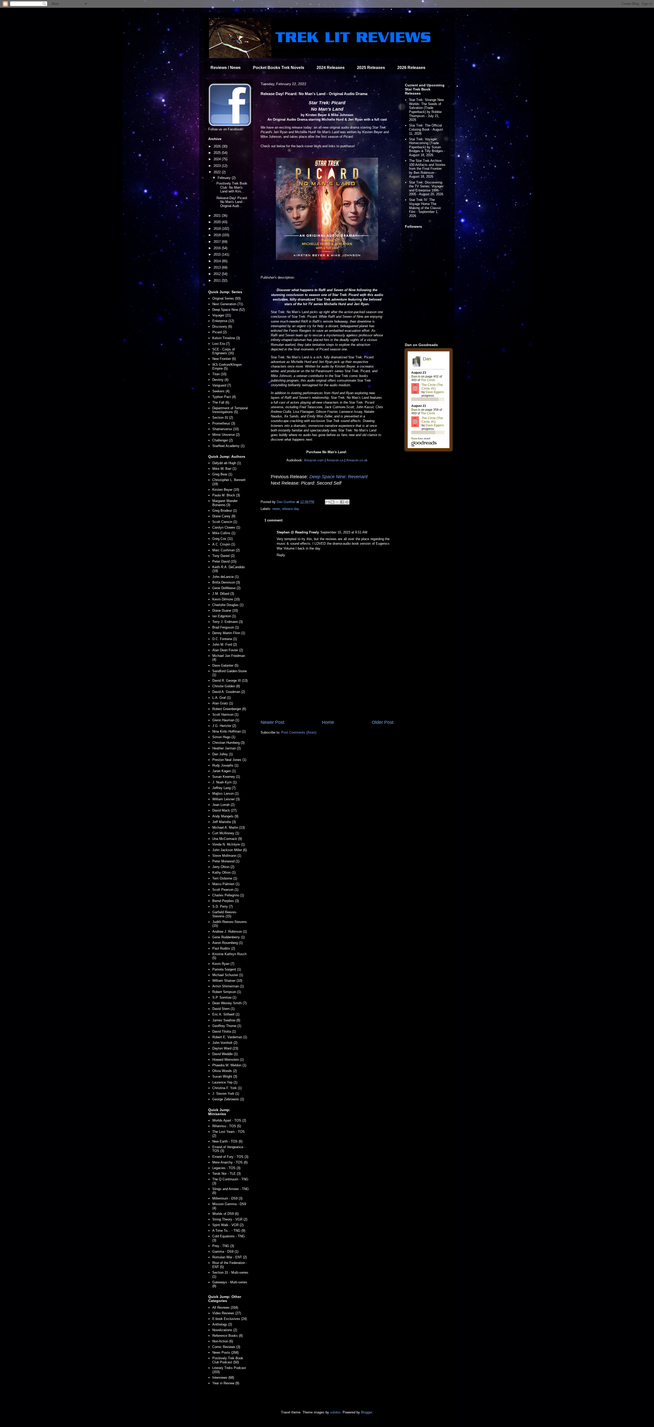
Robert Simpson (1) (226, 992)
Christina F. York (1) (227, 1088)
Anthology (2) (222, 1324)
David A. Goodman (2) (228, 692)
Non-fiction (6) (222, 1341)
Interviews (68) (223, 1377)
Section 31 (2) (222, 417)
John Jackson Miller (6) (229, 850)
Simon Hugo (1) (223, 737)
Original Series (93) (226, 298)
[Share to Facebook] (342, 502)
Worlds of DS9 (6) (225, 1214)
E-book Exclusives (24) (229, 1319)
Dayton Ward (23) (225, 1048)
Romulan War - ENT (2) (229, 1257)
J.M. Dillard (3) (223, 594)
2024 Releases (331, 67)
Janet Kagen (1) (224, 771)
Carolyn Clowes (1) (226, 527)
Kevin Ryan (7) (223, 964)
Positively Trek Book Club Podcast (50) (227, 1360)
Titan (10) (219, 374)
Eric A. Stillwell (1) (225, 1014)
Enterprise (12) (223, 321)
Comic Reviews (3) (226, 1347)
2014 (218, 261)
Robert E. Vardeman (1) (229, 1037)
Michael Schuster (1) (227, 975)
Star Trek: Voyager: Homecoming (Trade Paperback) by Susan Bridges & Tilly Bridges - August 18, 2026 (427, 147)
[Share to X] (337, 502)
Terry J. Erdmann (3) (227, 622)
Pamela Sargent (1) (226, 969)
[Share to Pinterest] (346, 502)
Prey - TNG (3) (223, 1246)
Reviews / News (226, 67)
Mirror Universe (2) (226, 435)
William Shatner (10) (227, 981)
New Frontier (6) (224, 359)
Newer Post (272, 722)
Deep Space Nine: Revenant (338, 476)
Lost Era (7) (221, 344)
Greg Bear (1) (222, 474)
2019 (218, 229)
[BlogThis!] (332, 502)
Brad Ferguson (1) (225, 627)
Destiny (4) (220, 380)
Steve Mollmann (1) (226, 856)
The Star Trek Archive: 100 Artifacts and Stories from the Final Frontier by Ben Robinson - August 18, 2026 (427, 168)
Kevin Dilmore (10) (226, 599)
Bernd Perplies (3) (225, 901)
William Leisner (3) (226, 799)
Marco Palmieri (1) (225, 884)
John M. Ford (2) (224, 644)
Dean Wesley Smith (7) (229, 1003)
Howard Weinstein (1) (228, 1059)
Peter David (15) (224, 561)
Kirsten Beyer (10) (225, 490)
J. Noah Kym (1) (224, 782)
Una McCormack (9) (227, 839)
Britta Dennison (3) (226, 582)
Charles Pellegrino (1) (228, 895)
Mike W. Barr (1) (224, 469)
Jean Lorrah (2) (223, 805)
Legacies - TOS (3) (226, 1168)
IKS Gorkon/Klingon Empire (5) (227, 367)
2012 (218, 274)
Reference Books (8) (227, 1336)
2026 (218, 146)
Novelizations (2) (224, 1330)
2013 (218, 267)
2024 (218, 159)
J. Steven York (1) (225, 1093)
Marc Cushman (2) (226, 550)
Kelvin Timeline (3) (226, 338)
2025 (218, 153)
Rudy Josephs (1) (225, 765)
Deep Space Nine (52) (228, 310)
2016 (218, 248)
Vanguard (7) (221, 385)
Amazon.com (314, 460)
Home (328, 722)
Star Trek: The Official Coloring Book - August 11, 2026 (426, 129)
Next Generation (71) (227, 304)
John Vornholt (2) (224, 1043)
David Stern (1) (223, 1009)
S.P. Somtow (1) (224, 997)
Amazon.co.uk (357, 460)
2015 (218, 254)
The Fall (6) (220, 402)
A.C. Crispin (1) (223, 544)
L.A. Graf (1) (221, 698)
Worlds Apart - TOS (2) (229, 1120)
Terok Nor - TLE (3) (226, 1173)
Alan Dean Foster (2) (227, 650)
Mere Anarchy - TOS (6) (230, 1162)
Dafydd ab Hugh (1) (226, 463)
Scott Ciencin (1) (224, 522)
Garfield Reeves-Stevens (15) (224, 914)
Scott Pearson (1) (225, 890)
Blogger (366, 1412)
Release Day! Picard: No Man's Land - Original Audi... (232, 202)
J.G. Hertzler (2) (224, 726)
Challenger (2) (222, 440)
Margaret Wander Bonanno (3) (225, 503)
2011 (218, 280)
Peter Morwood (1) (225, 861)
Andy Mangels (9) (225, 816)
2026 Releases (411, 67)
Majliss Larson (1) (225, 793)
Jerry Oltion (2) (223, 867)
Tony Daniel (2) (223, 556)
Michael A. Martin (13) (228, 827)
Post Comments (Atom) (298, 732)
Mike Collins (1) (223, 533)
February (225, 178)
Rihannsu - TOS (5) (226, 1126)
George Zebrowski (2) (228, 1099)
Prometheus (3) (223, 423)
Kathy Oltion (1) (224, 872)
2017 (218, 242)
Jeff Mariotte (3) (224, 822)
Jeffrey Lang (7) (224, 788)
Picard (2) (219, 332)
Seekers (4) (220, 391)
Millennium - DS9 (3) (227, 1198)
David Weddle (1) (225, 1054)
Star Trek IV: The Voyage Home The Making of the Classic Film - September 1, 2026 (425, 208)
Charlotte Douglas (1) (227, 605)
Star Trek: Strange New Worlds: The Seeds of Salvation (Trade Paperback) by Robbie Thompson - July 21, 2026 (426, 110)
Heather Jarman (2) (226, 748)
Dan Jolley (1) (222, 754)
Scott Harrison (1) (225, 714)
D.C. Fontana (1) (224, 639)
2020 (218, 222)
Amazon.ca (334, 460)
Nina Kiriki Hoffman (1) (229, 731)
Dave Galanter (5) (225, 665)
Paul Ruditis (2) (223, 948)
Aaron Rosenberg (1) (227, 943)
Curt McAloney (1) (225, 833)
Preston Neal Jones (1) (229, 760)
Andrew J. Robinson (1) (229, 931)
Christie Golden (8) (226, 686)
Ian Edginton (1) (224, 616)
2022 (218, 172)
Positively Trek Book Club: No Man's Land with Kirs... (231, 187)
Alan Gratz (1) (222, 703)
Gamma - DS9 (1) (225, 1251)
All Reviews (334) (225, 1307)
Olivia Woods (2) (224, 1071)
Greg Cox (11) (222, 539)
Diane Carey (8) (223, 516)
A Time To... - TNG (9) (228, 1230)
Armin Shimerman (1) (228, 986)
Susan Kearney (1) (226, 777)
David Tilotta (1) (224, 1031)
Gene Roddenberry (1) (228, 937)
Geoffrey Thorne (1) (226, 1026)
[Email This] (327, 502)
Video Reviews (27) (226, 1313)
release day (290, 509)
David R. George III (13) (230, 680)
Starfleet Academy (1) (228, 446)
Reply (281, 555)
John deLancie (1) (225, 577)
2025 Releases (371, 67)
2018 (218, 235)
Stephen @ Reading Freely (298, 532)
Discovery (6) (222, 326)
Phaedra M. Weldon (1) (229, 1065)
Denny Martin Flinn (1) (228, 633)
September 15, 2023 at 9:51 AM (343, 532)
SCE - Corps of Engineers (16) (223, 351)
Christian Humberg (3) (228, 743)
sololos (335, 1412)
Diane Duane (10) (225, 610)
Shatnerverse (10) (225, 429)
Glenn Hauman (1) (225, 720)
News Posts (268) (225, 1352)
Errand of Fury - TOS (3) (230, 1157)
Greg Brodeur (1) (224, 510)
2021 (218, 216)
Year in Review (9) (225, 1383)
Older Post (382, 722)
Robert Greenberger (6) (229, 709)
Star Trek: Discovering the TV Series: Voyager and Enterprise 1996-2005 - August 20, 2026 (426, 188)
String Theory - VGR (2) (229, 1219)
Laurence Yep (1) (224, 1082)
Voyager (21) (221, 315)
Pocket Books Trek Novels (278, 67)
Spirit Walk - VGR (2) (227, 1225)
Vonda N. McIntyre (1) (228, 844)
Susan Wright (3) (224, 1076)
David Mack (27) (224, 810)
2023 (218, 166)
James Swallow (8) (226, 1020)
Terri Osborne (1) (224, 878)
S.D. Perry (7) (222, 906)
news (276, 509)
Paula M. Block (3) (226, 495)
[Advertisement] (327, 677)
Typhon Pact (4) (224, 397)
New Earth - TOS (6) (227, 1141)
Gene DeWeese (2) (226, 588)
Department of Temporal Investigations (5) (230, 410)
